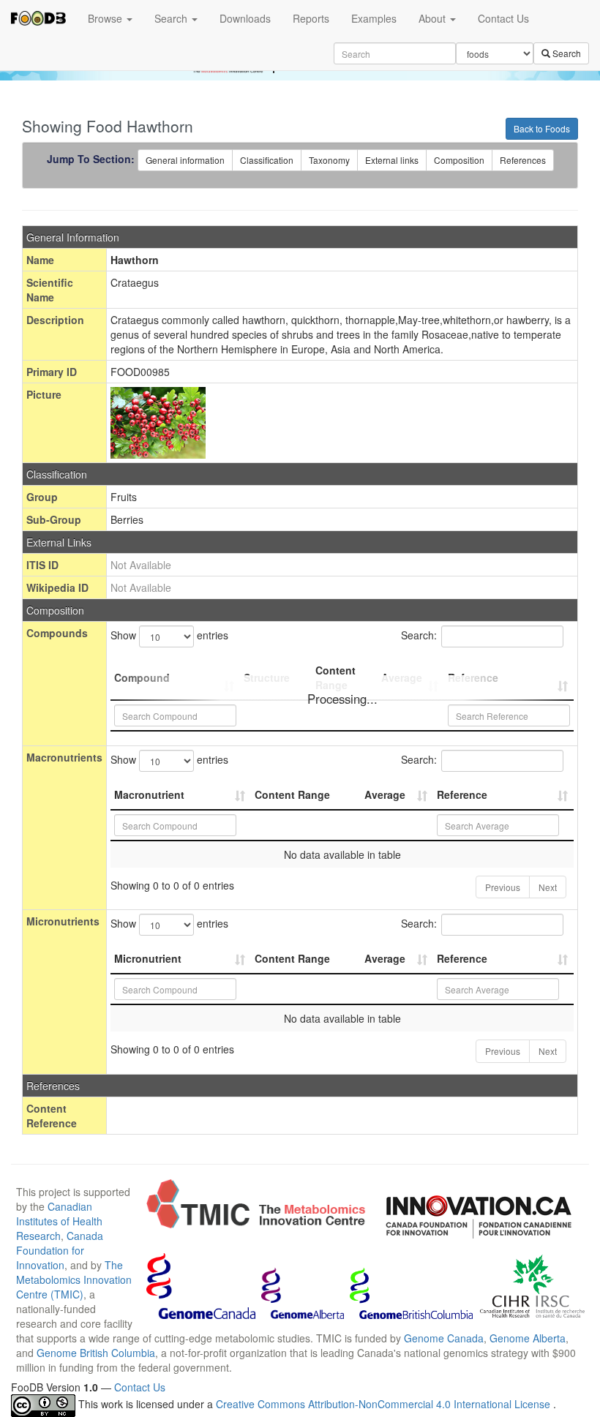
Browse (106, 18)
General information (185, 160)
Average (384, 794)
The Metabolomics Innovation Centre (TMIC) (74, 1279)
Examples (374, 18)
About (434, 18)
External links (392, 160)
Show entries (169, 635)
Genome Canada (444, 1338)
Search (172, 18)
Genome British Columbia (96, 1352)
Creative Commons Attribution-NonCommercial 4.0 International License (384, 1404)
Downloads (245, 18)
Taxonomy (329, 160)
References (523, 160)
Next (548, 887)
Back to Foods (542, 128)
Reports (311, 18)
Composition (459, 160)
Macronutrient (149, 794)
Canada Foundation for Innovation (59, 1250)
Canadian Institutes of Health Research (59, 1221)
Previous (502, 887)
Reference (462, 794)
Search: (419, 635)
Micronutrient (147, 958)
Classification (266, 160)
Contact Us (503, 18)
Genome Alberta (528, 1338)
